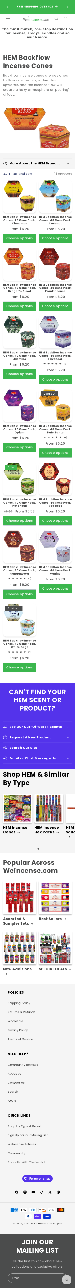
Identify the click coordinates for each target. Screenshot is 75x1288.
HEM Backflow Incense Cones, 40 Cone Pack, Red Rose (55, 503)
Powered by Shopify (50, 1223)
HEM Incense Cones (15, 830)
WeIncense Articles (22, 1144)
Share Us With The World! (26, 1162)
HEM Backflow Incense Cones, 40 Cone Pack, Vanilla (55, 571)
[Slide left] (29, 849)
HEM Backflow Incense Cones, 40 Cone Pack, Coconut (55, 220)
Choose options (19, 238)
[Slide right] (46, 849)
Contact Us (16, 1083)
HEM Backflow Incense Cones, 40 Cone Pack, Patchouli (19, 503)
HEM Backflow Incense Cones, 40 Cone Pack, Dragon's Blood (19, 288)
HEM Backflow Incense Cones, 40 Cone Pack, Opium (19, 429)
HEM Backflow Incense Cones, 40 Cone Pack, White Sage (19, 644)
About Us (14, 1074)
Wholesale (15, 1021)
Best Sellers (50, 919)
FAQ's (12, 1101)
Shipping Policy (19, 1003)
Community (16, 1153)
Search (13, 1092)
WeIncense (30, 1223)
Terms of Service (20, 1039)
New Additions (17, 969)
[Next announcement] (67, 7)
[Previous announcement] (7, 7)
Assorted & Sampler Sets (16, 921)
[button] (8, 18)
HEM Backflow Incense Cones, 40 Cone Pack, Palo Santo (55, 429)
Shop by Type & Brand (24, 1126)
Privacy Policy (18, 1030)
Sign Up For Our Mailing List (28, 1135)
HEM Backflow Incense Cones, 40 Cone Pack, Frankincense (55, 288)
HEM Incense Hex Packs (46, 830)
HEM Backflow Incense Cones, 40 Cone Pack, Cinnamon (19, 220)
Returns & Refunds (22, 1012)
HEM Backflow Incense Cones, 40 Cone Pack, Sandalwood (19, 571)
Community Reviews (23, 1065)
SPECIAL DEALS (53, 969)
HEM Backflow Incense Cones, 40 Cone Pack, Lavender (55, 356)
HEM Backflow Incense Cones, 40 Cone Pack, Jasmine (19, 356)
